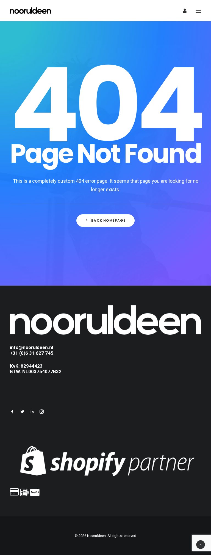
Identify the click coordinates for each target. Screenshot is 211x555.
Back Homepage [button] (108, 220)
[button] (12, 412)
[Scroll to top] (200, 544)
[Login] (182, 10)
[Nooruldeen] (30, 10)
